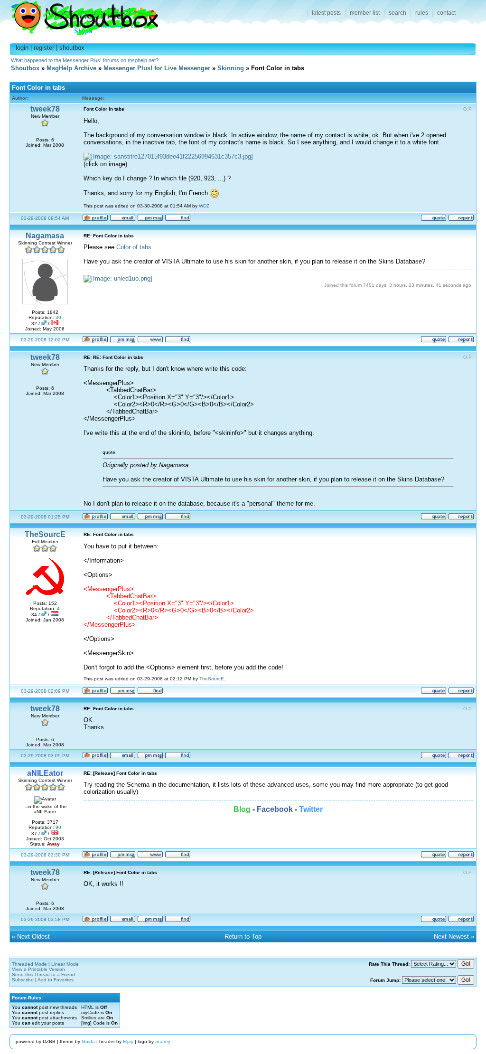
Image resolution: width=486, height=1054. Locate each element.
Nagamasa (45, 236)
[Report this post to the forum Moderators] (461, 219)
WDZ (204, 205)
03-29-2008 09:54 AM (45, 218)
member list (365, 12)
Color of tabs (133, 247)
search (397, 12)
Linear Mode (65, 964)
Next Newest (451, 936)
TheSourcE (45, 534)
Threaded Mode (29, 964)
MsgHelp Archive (71, 68)
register (44, 47)
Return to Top (243, 936)
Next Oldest (33, 936)
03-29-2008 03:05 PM (45, 755)
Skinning (230, 68)
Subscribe (23, 979)
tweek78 (45, 109)
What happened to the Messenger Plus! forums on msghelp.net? (85, 60)
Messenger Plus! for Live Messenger (156, 68)
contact (446, 12)
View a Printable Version (38, 969)
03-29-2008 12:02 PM (45, 339)
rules (421, 12)
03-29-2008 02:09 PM (45, 691)
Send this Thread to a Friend (43, 974)
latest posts (326, 12)
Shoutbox (79, 15)
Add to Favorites (55, 979)
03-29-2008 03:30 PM (45, 854)
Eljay (128, 1041)
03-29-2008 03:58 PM (45, 919)
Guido (88, 1041)
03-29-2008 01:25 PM (45, 516)
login (22, 47)
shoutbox (71, 47)
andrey (162, 1041)
